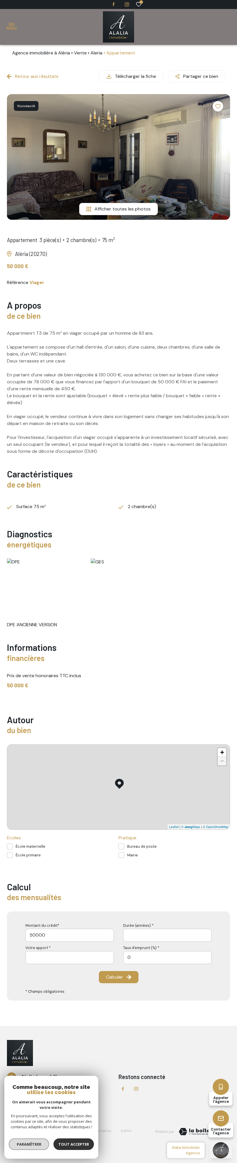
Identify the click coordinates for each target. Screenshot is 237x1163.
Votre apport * (38, 947)
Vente (80, 53)
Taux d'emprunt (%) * (141, 947)
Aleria (96, 53)
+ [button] (222, 752)
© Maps (190, 826)
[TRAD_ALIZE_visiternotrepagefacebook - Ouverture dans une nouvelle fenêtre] (113, 4)
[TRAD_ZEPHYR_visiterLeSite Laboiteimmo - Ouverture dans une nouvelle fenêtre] (202, 1131)
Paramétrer (29, 1144)
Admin (126, 1130)
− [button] (222, 761)
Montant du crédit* (42, 925)
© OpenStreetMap (215, 826)
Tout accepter (73, 1144)
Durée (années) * (138, 925)
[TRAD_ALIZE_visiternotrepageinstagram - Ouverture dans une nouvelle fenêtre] (127, 4)
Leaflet (174, 826)
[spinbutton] (167, 957)
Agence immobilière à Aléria (41, 53)
